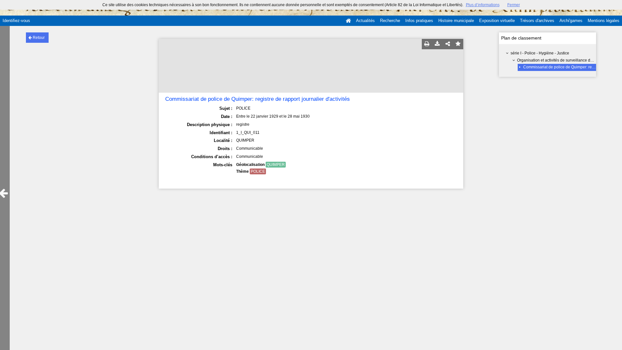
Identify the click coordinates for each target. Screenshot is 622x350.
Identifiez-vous (16, 20)
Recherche (390, 20)
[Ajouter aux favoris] (458, 44)
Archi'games (570, 20)
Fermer (513, 5)
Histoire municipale (456, 20)
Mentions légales (603, 20)
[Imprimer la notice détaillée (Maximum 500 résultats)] (427, 44)
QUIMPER (276, 164)
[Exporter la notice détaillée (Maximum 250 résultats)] (437, 44)
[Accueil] (348, 21)
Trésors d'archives (537, 20)
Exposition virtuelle (497, 20)
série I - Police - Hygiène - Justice (540, 53)
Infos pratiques (419, 20)
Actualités (365, 20)
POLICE (258, 171)
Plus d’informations (483, 5)
